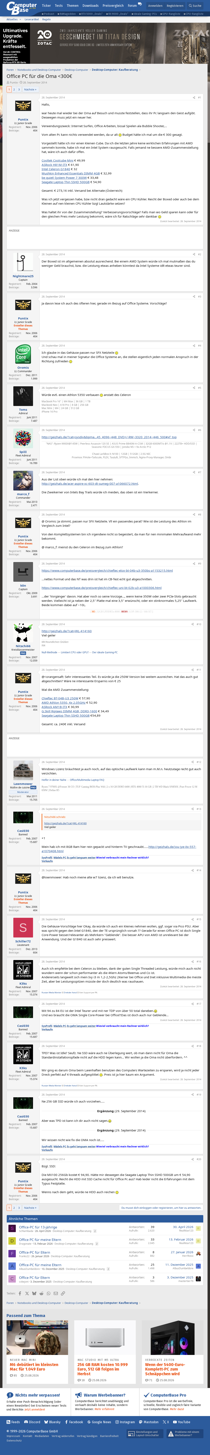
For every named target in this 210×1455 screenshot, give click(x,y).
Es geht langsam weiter (81, 857)
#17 (199, 1004)
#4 (199, 345)
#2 (199, 254)
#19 (199, 1094)
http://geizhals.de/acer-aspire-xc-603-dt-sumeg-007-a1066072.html (90, 483)
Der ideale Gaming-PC (105, 652)
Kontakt (27, 1436)
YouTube (184, 1422)
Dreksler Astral (70, 992)
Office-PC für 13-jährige (38, 1227)
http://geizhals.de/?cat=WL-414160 (67, 631)
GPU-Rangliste (171, 13)
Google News (101, 1422)
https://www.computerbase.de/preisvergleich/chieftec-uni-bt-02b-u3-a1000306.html (102, 588)
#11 (199, 670)
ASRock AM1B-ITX (54, 707)
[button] (20, 19)
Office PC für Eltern (34, 1277)
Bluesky (54, 1422)
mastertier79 (185, 1281)
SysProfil (47, 857)
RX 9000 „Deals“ (118, 13)
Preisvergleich (113, 6)
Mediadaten (42, 1436)
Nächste (29, 89)
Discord (34, 1422)
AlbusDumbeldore (29, 1269)
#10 (199, 624)
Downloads (90, 6)
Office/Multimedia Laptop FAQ (87, 780)
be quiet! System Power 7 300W (64, 178)
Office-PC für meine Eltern (40, 1264)
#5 (199, 388)
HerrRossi (187, 1256)
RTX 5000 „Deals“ (92, 13)
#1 (199, 97)
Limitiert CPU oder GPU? (75, 652)
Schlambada (26, 1231)
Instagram (127, 1422)
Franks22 (24, 1256)
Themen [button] (73, 6)
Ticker (46, 6)
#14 (199, 870)
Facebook (76, 1422)
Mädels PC (60, 857)
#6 (199, 430)
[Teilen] (194, 97)
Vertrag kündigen (87, 1436)
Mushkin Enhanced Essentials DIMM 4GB (71, 173)
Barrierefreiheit (109, 1436)
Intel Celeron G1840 (56, 169)
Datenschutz (14, 1440)
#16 (199, 961)
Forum (132, 6)
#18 (199, 1046)
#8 (199, 514)
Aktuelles (12, 19)
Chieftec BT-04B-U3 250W (60, 698)
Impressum (13, 1436)
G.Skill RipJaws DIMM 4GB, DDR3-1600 (69, 711)
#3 (199, 296)
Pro (23, 653)
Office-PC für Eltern (34, 1252)
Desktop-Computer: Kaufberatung (72, 1231)
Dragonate (25, 1243)
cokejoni (24, 1281)
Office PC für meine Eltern (40, 1239)
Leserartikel (32, 19)
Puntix (14, 82)
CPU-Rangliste (194, 13)
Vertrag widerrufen (63, 1436)
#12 (199, 762)
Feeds (15, 1422)
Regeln (46, 19)
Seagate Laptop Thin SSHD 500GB (66, 182)
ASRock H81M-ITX (54, 165)
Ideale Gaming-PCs (145, 13)
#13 (199, 809)
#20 (199, 1159)
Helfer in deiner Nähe (54, 780)
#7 (199, 472)
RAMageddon (68, 13)
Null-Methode (49, 652)
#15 (199, 919)
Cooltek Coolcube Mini (57, 160)
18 (83, 1380)
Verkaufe (47, 861)
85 (15, 1375)
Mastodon (151, 1422)
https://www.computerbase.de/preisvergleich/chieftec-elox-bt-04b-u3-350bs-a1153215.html (107, 570)
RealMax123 (186, 1230)
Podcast (49, 13)
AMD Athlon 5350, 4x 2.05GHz (64, 702)
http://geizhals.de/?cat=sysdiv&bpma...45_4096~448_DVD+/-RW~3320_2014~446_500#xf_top (109, 437)
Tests (59, 6)
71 (150, 1380)
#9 (199, 563)
